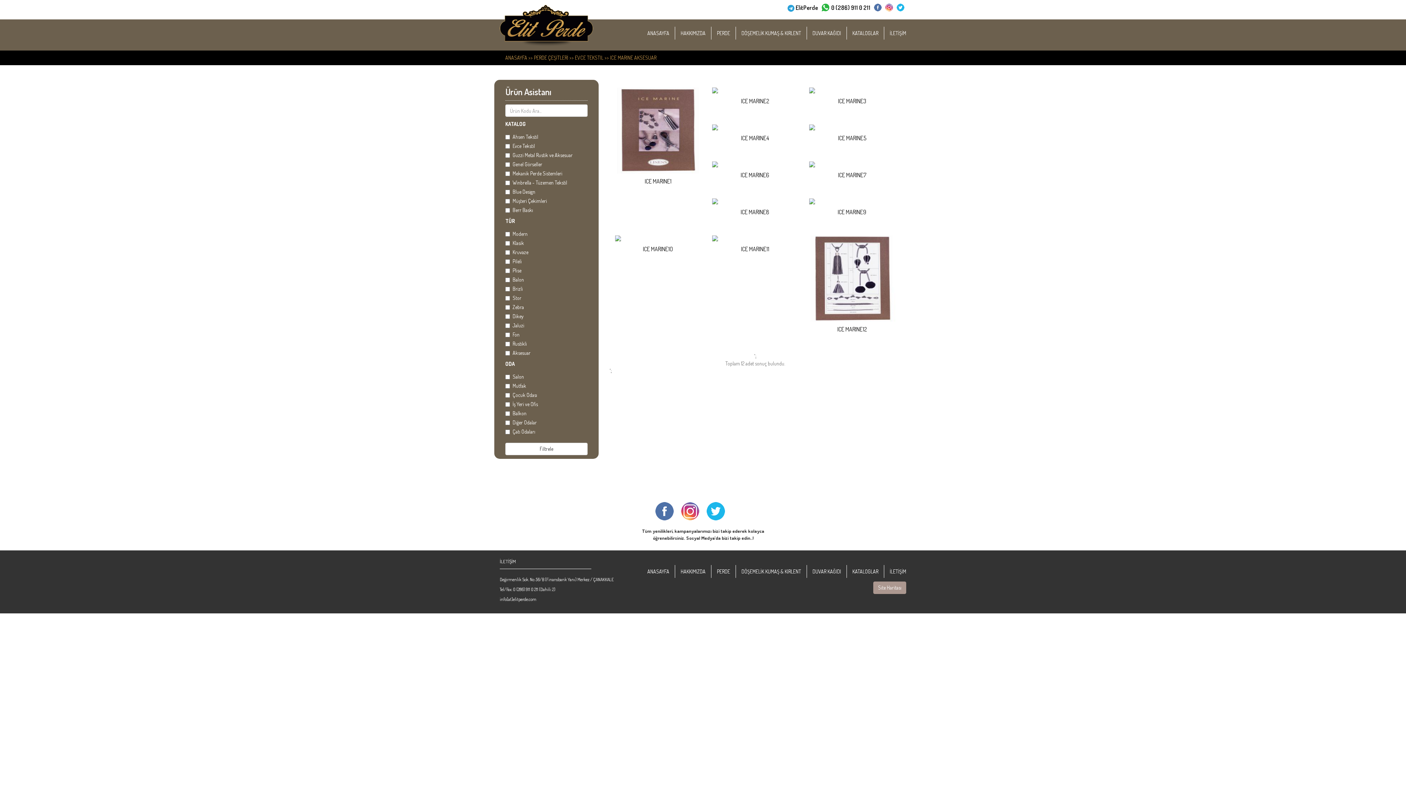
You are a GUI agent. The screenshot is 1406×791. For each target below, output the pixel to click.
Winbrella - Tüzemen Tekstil (540, 182)
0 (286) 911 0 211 (850, 7)
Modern (520, 234)
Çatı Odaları (524, 431)
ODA (510, 364)
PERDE (723, 33)
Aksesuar (522, 353)
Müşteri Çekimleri (530, 201)
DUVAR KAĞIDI (826, 33)
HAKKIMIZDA (693, 33)
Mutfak (519, 386)
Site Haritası (889, 587)
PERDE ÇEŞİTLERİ (551, 58)
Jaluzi (518, 325)
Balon (518, 279)
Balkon (520, 413)
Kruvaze (520, 252)
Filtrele (546, 449)
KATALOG (515, 124)
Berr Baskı (523, 210)
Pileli (517, 261)
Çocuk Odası (525, 395)
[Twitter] (900, 7)
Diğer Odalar (525, 422)
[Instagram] (889, 7)
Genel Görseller (527, 164)
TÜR (510, 221)
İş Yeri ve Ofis (525, 404)
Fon (516, 334)
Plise (517, 270)
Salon (518, 377)
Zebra (518, 307)
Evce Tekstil (589, 58)
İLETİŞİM (898, 33)
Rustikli (520, 344)
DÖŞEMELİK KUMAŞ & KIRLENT (771, 33)
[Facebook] (878, 7)
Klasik (518, 243)
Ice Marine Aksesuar (633, 58)
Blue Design (524, 192)
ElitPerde (807, 7)
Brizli (518, 289)
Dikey (518, 316)
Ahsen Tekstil (525, 137)
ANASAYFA (658, 33)
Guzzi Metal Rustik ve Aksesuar (543, 155)
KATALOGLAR (865, 33)
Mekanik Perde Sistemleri (537, 173)
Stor (517, 298)
